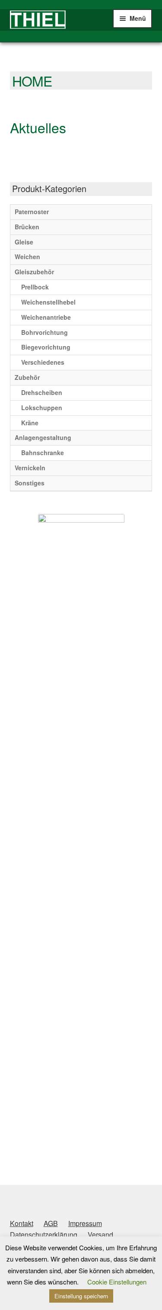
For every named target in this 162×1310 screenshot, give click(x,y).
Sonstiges (29, 482)
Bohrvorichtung (44, 332)
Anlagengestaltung (43, 437)
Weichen (27, 256)
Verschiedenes (42, 362)
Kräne (29, 422)
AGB (51, 1223)
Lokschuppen (41, 407)
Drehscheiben (41, 392)
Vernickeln (30, 467)
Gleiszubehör (34, 271)
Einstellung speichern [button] (81, 1296)
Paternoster (32, 211)
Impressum (85, 1223)
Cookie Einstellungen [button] (116, 1281)
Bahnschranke (42, 452)
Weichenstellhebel (48, 302)
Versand (100, 1234)
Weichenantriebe (46, 317)
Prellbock (35, 287)
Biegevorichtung (45, 347)
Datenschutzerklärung (43, 1234)
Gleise (24, 242)
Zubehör (27, 377)
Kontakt (21, 1223)
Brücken (27, 226)
